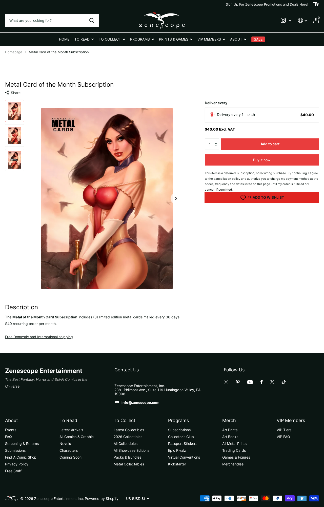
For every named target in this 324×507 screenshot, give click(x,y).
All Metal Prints (234, 443)
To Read (68, 420)
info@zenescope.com (140, 402)
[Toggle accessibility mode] (316, 4)
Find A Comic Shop (20, 457)
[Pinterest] (238, 382)
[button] (217, 140)
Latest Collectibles (129, 430)
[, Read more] (286, 20)
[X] (272, 382)
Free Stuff (13, 471)
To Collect (124, 420)
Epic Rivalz (177, 450)
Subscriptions (179, 430)
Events (10, 430)
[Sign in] (302, 20)
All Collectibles (125, 443)
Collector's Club (181, 436)
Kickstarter (177, 464)
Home (64, 39)
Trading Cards (234, 450)
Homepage (13, 52)
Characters (68, 450)
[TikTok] (284, 382)
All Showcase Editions (131, 450)
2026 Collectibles (128, 436)
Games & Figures (236, 457)
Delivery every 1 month (236, 114)
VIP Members (291, 420)
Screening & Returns (22, 443)
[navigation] (14, 111)
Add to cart (269, 144)
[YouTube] (250, 382)
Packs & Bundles (127, 457)
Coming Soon (70, 457)
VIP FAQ (283, 436)
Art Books (230, 436)
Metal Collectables (129, 464)
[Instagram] (226, 382)
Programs (178, 420)
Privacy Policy (16, 464)
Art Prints (229, 430)
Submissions (15, 450)
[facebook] (261, 382)
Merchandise (233, 464)
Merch (229, 420)
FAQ (8, 436)
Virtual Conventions (184, 457)
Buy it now (262, 160)
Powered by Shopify (101, 498)
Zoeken (92, 20)
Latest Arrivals (71, 430)
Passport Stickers (182, 443)
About (11, 420)
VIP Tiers (284, 430)
